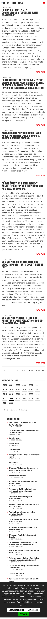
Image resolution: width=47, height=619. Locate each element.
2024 (11, 385)
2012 (11, 394)
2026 (5, 385)
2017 (18, 390)
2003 (31, 399)
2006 (11, 399)
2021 (31, 385)
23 (18, 370)
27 (32, 370)
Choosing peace (14, 438)
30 (43, 370)
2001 (5, 403)
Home (5, 410)
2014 (37, 390)
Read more (40, 72)
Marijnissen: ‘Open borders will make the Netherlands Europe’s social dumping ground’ (21, 136)
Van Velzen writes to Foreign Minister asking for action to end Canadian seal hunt (22, 321)
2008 (37, 394)
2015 (31, 390)
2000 (11, 403)
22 (15, 370)
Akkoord (23, 614)
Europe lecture (14, 444)
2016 (24, 390)
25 (25, 370)
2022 (24, 385)
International (15, 3)
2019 (5, 390)
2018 (11, 390)
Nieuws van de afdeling (18, 410)
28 (36, 370)
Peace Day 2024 (14, 449)
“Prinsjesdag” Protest (16, 573)
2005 (18, 399)
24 (22, 370)
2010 (24, 394)
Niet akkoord (33, 610)
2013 (5, 394)
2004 (24, 399)
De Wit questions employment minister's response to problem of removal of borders (23, 186)
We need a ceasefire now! (17, 476)
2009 (31, 394)
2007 (5, 399)
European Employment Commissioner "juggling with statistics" (20, 13)
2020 (37, 385)
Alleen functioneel (16, 610)
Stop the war (13, 462)
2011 (18, 394)
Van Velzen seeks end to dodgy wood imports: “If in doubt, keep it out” (22, 265)
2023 (18, 385)
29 (39, 370)
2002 (37, 399)
